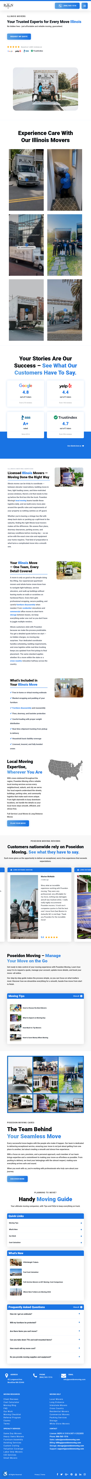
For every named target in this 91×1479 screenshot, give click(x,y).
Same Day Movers (13, 1433)
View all (76, 996)
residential (26, 608)
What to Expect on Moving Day (34, 1018)
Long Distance (57, 1402)
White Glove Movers (60, 1424)
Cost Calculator (15, 1242)
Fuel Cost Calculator (31, 1272)
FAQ (6, 1408)
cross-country (16, 661)
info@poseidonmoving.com (74, 1379)
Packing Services (58, 1417)
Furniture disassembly (21, 708)
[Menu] (85, 6)
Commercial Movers (60, 1414)
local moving (21, 500)
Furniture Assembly (13, 1439)
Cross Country (57, 1408)
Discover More (17, 1179)
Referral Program (12, 1417)
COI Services (10, 1455)
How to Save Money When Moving (35, 1038)
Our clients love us (74, 446)
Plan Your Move (18, 823)
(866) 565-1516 (69, 6)
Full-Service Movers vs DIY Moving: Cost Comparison (43, 1282)
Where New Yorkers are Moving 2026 (37, 1292)
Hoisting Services (12, 1443)
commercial (15, 611)
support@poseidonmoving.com (70, 1449)
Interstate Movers (58, 1405)
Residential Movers (59, 1411)
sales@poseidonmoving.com (67, 1439)
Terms (7, 1424)
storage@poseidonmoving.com (70, 1446)
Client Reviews (11, 1399)
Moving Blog (10, 1405)
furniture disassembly (26, 605)
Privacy (37, 1474)
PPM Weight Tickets (30, 1262)
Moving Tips (13, 1223)
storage (13, 615)
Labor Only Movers (13, 1452)
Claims (7, 1421)
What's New (13, 1229)
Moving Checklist (12, 1414)
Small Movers (10, 1458)
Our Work (12, 1236)
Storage (53, 1421)
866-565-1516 (62, 1436)
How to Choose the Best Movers (35, 1008)
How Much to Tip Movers (32, 1028)
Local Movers (56, 1399)
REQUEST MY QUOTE (19, 36)
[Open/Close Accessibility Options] (5, 1474)
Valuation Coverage (13, 1449)
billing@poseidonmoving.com (68, 1443)
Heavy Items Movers (14, 1436)
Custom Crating (11, 1446)
